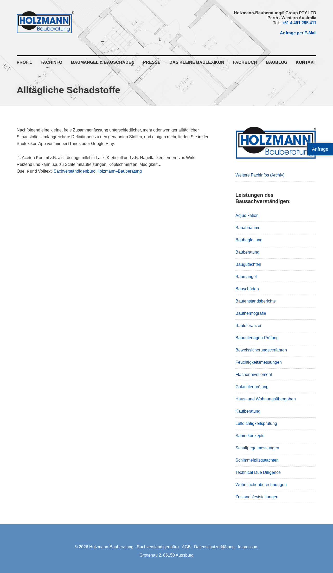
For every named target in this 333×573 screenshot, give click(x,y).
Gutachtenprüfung (251, 387)
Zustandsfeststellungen (256, 497)
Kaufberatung (247, 411)
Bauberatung (247, 252)
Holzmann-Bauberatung (45, 22)
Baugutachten (248, 264)
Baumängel (246, 276)
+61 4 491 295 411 (299, 23)
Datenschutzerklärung (214, 547)
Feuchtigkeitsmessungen (258, 362)
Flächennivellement (253, 374)
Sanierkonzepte (250, 435)
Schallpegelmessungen (257, 448)
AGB (186, 547)
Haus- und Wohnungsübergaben (265, 399)
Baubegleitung (248, 240)
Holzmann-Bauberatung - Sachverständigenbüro (134, 547)
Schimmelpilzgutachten (257, 460)
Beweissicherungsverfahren (261, 350)
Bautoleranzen (248, 325)
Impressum (248, 547)
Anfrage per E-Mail (298, 33)
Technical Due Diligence (258, 472)
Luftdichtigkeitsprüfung (256, 423)
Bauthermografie (250, 313)
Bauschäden (247, 289)
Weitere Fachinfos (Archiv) (259, 175)
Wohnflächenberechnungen (261, 484)
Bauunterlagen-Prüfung (257, 338)
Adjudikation (247, 215)
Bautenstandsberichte (255, 301)
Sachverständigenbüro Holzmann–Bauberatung (98, 171)
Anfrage (320, 149)
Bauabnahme (247, 227)
